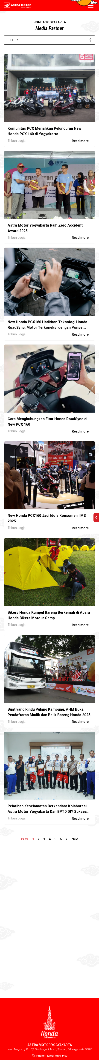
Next (74, 839)
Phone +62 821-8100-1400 (51, 1055)
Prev (25, 839)
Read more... (81, 140)
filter (13, 40)
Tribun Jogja (17, 140)
